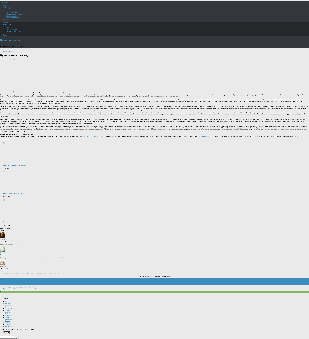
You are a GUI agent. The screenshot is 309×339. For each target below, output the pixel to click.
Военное (7, 303)
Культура (7, 312)
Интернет (8, 305)
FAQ (7, 10)
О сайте (8, 9)
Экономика (8, 326)
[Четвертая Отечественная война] (24, 218)
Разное (7, 317)
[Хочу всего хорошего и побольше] (24, 161)
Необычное (8, 314)
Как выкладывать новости (14, 14)
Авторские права (11, 12)
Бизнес (7, 301)
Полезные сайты (11, 16)
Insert (16, 338)
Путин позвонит (5, 2)
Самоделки (8, 319)
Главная (5, 5)
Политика (8, 315)
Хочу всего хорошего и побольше (14, 165)
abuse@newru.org (207, 136)
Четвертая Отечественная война (14, 222)
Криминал (8, 310)
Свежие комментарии (13, 18)
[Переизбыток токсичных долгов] (24, 190)
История (7, 307)
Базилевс (6, 268)
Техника (7, 323)
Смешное (7, 321)
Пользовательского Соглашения (93, 136)
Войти (5, 19)
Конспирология (8, 51)
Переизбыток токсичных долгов (14, 193)
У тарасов (8, 324)
